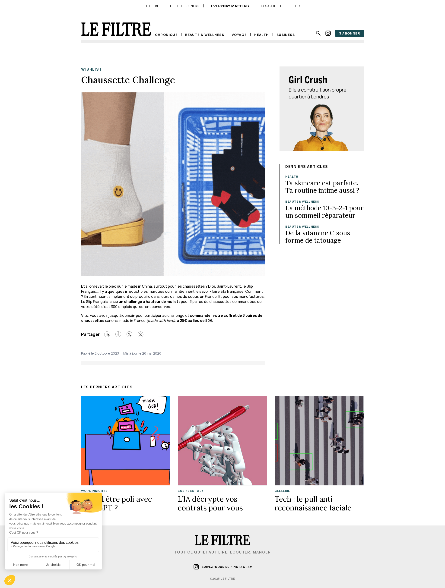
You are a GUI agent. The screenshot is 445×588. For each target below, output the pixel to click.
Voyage (239, 34)
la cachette (271, 6)
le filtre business (183, 6)
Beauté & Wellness (204, 34)
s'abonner (349, 33)
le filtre (152, 6)
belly (296, 6)
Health (261, 34)
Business (286, 34)
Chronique (166, 34)
